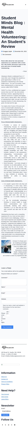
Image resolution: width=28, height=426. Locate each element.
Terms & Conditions (7, 381)
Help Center (4, 396)
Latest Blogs (4, 399)
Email (3, 293)
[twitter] (5, 425)
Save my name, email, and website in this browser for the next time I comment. (14, 307)
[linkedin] (11, 425)
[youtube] (15, 425)
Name (3, 287)
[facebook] (2, 425)
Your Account (5, 394)
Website (3, 299)
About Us (4, 376)
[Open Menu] (25, 5)
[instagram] (8, 425)
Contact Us (4, 379)
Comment (4, 277)
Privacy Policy (5, 384)
